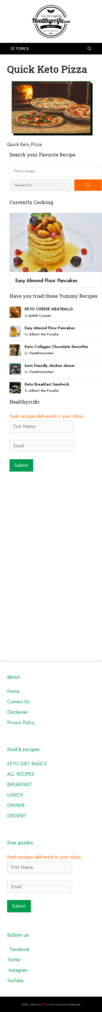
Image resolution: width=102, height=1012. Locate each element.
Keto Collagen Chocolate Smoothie (56, 346)
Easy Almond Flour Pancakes (50, 328)
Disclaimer (17, 712)
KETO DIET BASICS (27, 763)
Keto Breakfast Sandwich (47, 384)
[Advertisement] (51, 527)
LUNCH (15, 795)
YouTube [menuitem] (15, 980)
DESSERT (16, 815)
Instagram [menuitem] (17, 970)
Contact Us (18, 701)
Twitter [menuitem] (14, 959)
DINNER (16, 805)
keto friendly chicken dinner (50, 365)
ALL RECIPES (20, 774)
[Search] (88, 185)
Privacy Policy (20, 722)
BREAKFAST (19, 784)
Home (13, 691)
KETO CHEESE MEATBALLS (49, 309)
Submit (21, 465)
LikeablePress (74, 1004)
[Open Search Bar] (89, 48)
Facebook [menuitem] (18, 949)
